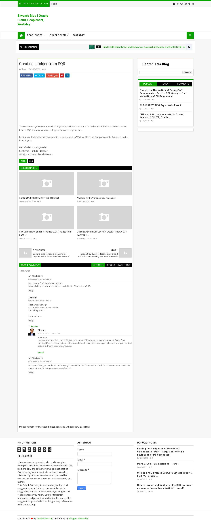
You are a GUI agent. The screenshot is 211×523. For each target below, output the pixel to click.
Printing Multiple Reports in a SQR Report (39, 198)
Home (54, 4)
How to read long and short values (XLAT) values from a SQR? (45, 233)
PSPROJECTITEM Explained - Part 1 (160, 105)
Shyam (41, 330)
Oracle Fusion (59, 35)
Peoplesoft (35, 35)
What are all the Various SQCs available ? (96, 198)
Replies (34, 326)
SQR (31, 161)
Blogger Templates (79, 518)
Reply (31, 290)
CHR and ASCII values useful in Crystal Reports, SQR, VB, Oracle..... (102, 233)
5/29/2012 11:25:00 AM (40, 301)
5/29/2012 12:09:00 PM (50, 333)
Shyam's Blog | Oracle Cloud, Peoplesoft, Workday (32, 20)
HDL (90, 47)
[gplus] (182, 4)
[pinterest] (189, 4)
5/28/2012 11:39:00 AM (40, 279)
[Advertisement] (75, 100)
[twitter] (177, 4)
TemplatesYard (44, 518)
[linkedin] (192, 4)
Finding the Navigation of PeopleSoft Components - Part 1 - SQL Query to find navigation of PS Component (162, 93)
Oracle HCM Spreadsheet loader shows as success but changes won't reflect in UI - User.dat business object (146, 47)
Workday (79, 35)
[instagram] (185, 4)
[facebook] (174, 4)
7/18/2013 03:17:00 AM (40, 361)
